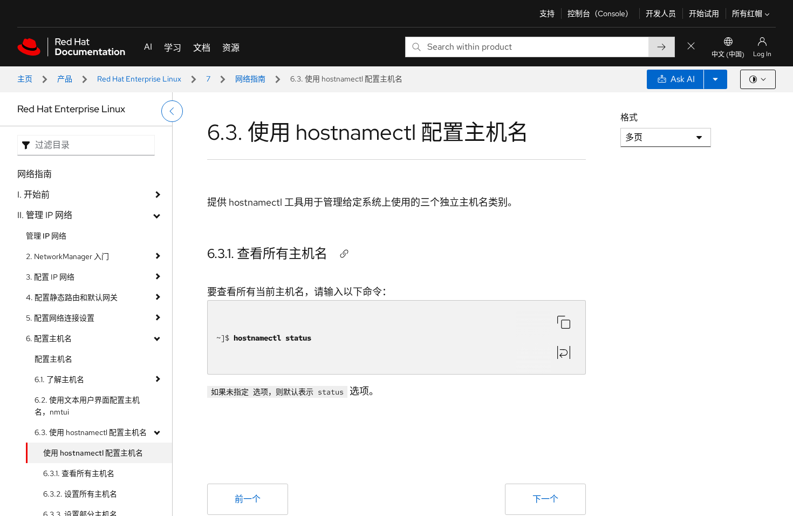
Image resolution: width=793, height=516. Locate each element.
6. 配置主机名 (49, 338)
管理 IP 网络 (46, 236)
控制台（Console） (600, 13)
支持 (547, 13)
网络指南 (250, 79)
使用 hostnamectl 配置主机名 (93, 453)
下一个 (545, 499)
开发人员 (661, 13)
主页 (24, 79)
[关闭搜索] (691, 46)
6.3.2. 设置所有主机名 (80, 494)
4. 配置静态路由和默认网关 (72, 297)
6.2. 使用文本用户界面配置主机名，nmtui (87, 406)
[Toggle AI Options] (715, 79)
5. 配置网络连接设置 (60, 318)
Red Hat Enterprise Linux (139, 79)
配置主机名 (53, 359)
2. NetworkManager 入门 (67, 256)
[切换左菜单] (172, 111)
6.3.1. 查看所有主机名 (78, 473)
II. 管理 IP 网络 (44, 215)
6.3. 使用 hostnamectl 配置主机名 (91, 432)
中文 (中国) (728, 54)
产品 (64, 79)
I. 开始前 (33, 194)
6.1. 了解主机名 (59, 379)
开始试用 (704, 13)
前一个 (248, 499)
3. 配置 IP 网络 (50, 277)
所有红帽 (747, 13)
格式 (629, 117)
